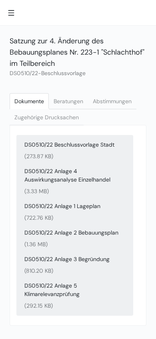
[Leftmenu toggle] (11, 12)
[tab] (29, 101)
